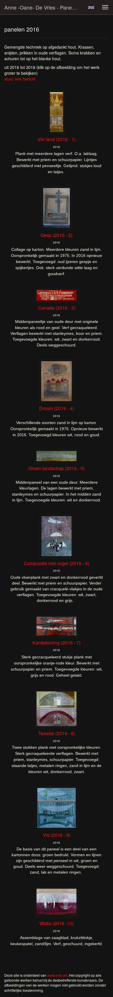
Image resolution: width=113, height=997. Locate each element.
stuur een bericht (19, 79)
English (91, 7)
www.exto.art (57, 975)
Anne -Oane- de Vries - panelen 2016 (43, 7)
